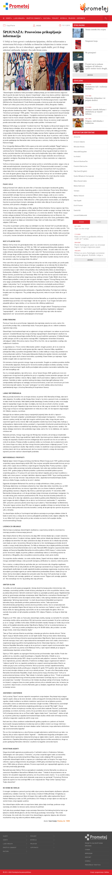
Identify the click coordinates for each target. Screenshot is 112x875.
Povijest (55, 18)
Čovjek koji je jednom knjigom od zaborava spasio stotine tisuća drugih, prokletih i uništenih (96, 67)
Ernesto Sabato (79, 142)
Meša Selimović (79, 186)
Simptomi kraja (91, 41)
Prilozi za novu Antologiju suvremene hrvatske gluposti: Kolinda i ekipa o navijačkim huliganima (89, 255)
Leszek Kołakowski (80, 215)
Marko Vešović (79, 196)
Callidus (106, 872)
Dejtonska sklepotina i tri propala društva (95, 99)
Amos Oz (77, 137)
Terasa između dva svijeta (95, 29)
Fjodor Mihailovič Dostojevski (84, 176)
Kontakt (88, 857)
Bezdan (81, 222)
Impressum (88, 853)
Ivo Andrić (77, 156)
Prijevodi (71, 18)
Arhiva (90, 75)
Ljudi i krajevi (18, 18)
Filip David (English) (80, 171)
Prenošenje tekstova (93, 865)
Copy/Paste (81, 18)
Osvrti (8, 18)
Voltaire (76, 191)
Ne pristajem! (90, 52)
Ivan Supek (77, 200)
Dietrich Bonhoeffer (81, 161)
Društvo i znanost (33, 18)
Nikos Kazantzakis (80, 181)
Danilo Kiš (77, 210)
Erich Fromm (78, 205)
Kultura (46, 18)
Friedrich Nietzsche (80, 166)
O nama (87, 849)
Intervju (63, 18)
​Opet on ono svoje (81, 228)
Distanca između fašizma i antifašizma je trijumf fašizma (95, 111)
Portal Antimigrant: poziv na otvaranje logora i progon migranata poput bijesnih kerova (89, 247)
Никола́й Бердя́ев (80, 151)
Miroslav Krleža (79, 147)
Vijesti (99, 222)
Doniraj (88, 861)
